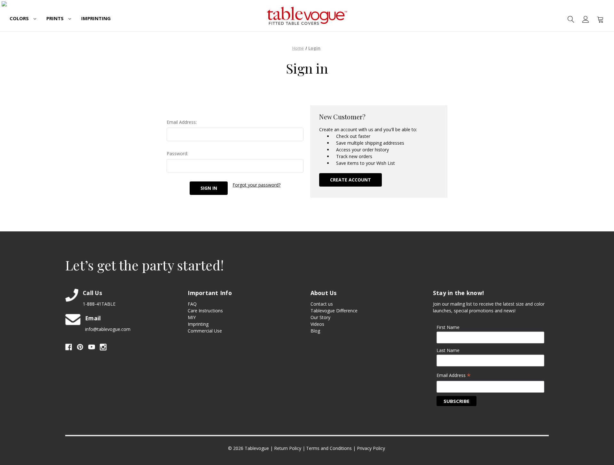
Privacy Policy (371, 448)
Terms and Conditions (329, 448)
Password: (177, 153)
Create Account (350, 180)
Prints (55, 18)
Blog (315, 331)
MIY (192, 317)
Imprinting (96, 18)
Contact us (322, 304)
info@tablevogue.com (107, 329)
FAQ (192, 304)
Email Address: (182, 122)
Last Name (448, 350)
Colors (20, 18)
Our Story (320, 317)
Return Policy (287, 448)
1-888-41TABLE (99, 304)
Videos (317, 324)
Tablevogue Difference (334, 311)
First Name (448, 327)
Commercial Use (205, 331)
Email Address (454, 376)
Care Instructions (205, 311)
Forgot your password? (256, 185)
